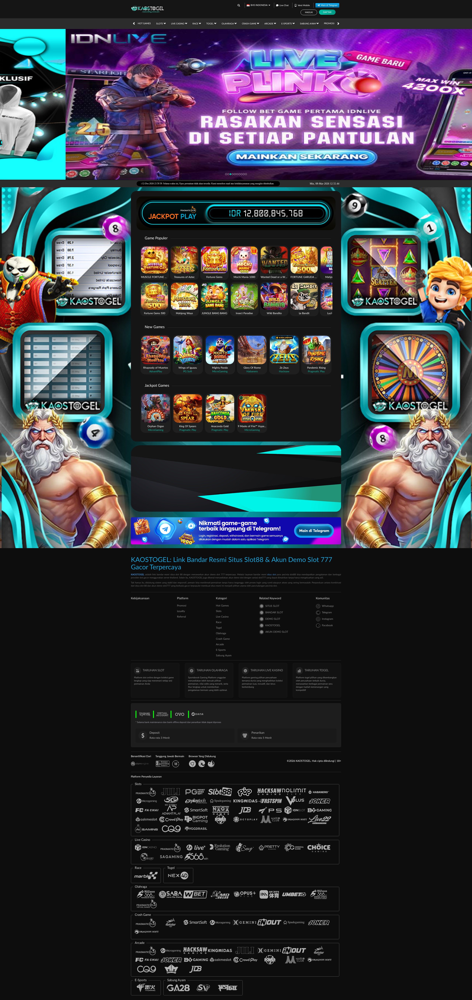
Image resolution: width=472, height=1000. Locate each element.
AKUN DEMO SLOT (276, 632)
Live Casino (178, 24)
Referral (181, 617)
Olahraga (228, 24)
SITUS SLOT (272, 606)
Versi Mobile (304, 5)
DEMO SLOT (272, 619)
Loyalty (181, 611)
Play (188, 216)
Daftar (327, 12)
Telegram (327, 612)
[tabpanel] (236, 104)
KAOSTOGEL (137, 574)
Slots (160, 24)
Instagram (327, 619)
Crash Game (249, 24)
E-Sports (286, 24)
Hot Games (144, 23)
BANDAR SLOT (274, 612)
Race (195, 24)
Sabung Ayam (308, 24)
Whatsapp (328, 606)
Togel (210, 24)
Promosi (329, 23)
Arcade (269, 24)
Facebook (327, 625)
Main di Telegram (329, 5)
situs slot (271, 574)
